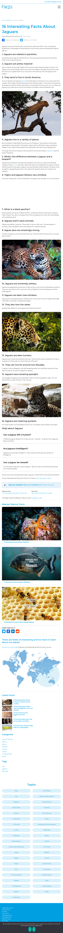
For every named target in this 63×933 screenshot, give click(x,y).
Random (5, 746)
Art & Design (46, 791)
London (16, 830)
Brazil (23, 81)
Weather (16, 891)
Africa (15, 165)
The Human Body (16, 875)
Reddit (17, 631)
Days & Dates (16, 807)
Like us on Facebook (31, 485)
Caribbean (16, 802)
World (4, 756)
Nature (9, 20)
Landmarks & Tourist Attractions (47, 824)
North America (16, 841)
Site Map (4, 911)
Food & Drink (16, 819)
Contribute (48, 1)
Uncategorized (7, 754)
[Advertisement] (31, 193)
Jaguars (4, 769)
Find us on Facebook (12, 40)
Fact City (7, 7)
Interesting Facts (7, 915)
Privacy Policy (6, 909)
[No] (61, 927)
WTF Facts (5, 921)
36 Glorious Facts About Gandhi (42, 493)
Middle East (46, 830)
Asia (16, 796)
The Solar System (47, 875)
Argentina (50, 151)
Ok (30, 929)
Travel (46, 880)
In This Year (16, 824)
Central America (46, 802)
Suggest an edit (56, 1)
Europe (16, 813)
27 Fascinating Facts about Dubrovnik (14, 493)
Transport (16, 880)
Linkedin (13, 631)
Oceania (46, 841)
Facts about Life (6, 917)
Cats (3, 766)
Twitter (4, 631)
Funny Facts (5, 913)
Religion (16, 858)
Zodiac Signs (16, 897)
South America (46, 863)
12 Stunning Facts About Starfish (16, 542)
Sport (16, 869)
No (34, 929)
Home (4, 20)
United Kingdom (47, 886)
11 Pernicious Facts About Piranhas (17, 582)
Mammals (5, 771)
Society (4, 751)
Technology (46, 869)
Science (4, 749)
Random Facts (6, 919)
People (16, 852)
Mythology (16, 835)
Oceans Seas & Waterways (16, 847)
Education (47, 807)
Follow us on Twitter (30, 40)
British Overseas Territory (47, 796)
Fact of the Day (7, 739)
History (4, 742)
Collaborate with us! (7, 908)
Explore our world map (9, 647)
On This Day (46, 847)
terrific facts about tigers (43, 478)
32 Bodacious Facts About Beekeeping (19, 622)
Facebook (8, 631)
